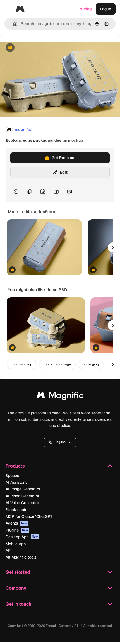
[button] (60, 442)
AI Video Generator (22, 496)
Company (16, 588)
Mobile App (16, 543)
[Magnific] (60, 396)
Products (15, 466)
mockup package (57, 364)
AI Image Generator (23, 489)
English (60, 442)
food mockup (21, 364)
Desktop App (22, 536)
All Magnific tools (21, 557)
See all (51, 211)
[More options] (82, 191)
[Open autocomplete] (12, 24)
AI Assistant (16, 482)
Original (36, 48)
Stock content (18, 509)
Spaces (12, 475)
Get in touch (18, 604)
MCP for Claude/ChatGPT (29, 516)
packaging (91, 364)
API (9, 550)
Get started (18, 572)
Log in (105, 8)
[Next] (113, 247)
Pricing (85, 8)
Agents (16, 523)
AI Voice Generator (22, 502)
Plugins (17, 530)
